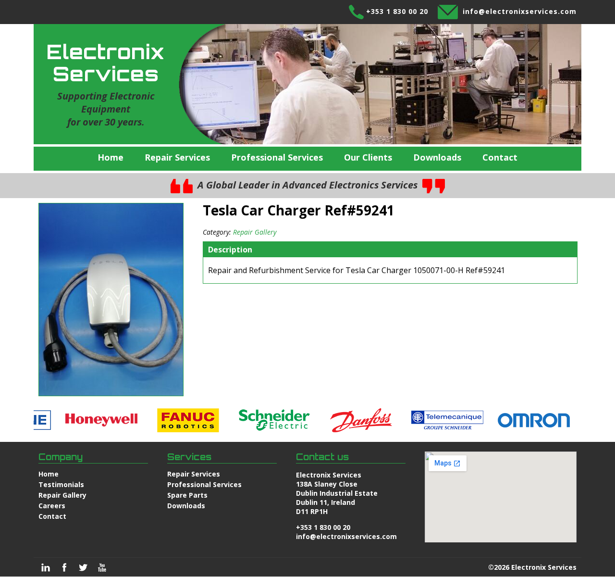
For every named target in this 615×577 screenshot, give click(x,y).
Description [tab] (230, 249)
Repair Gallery (254, 232)
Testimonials (61, 484)
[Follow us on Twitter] (83, 567)
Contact (499, 157)
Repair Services (177, 157)
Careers (51, 505)
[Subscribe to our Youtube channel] (102, 567)
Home (110, 157)
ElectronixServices (106, 62)
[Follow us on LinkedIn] (45, 567)
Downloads (437, 157)
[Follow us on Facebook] (64, 567)
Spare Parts (187, 495)
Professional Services (277, 157)
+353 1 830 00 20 (397, 11)
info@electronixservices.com (520, 11)
